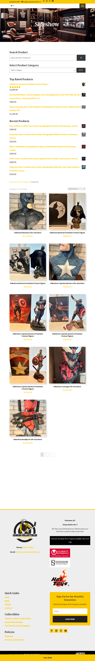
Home (12, 182)
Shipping (9, 636)
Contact (8, 608)
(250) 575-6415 (15, 2)
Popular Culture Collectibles (18, 618)
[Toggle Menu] (82, 6)
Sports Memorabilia (14, 622)
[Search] (81, 58)
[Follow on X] (61, 631)
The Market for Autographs (17, 625)
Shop (7, 597)
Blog (7, 601)
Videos (8, 604)
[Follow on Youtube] (65, 631)
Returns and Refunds (14, 639)
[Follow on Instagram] (56, 631)
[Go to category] (81, 70)
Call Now (47, 657)
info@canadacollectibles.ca (28, 552)
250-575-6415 (28, 547)
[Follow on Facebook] (52, 631)
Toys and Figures (22, 182)
